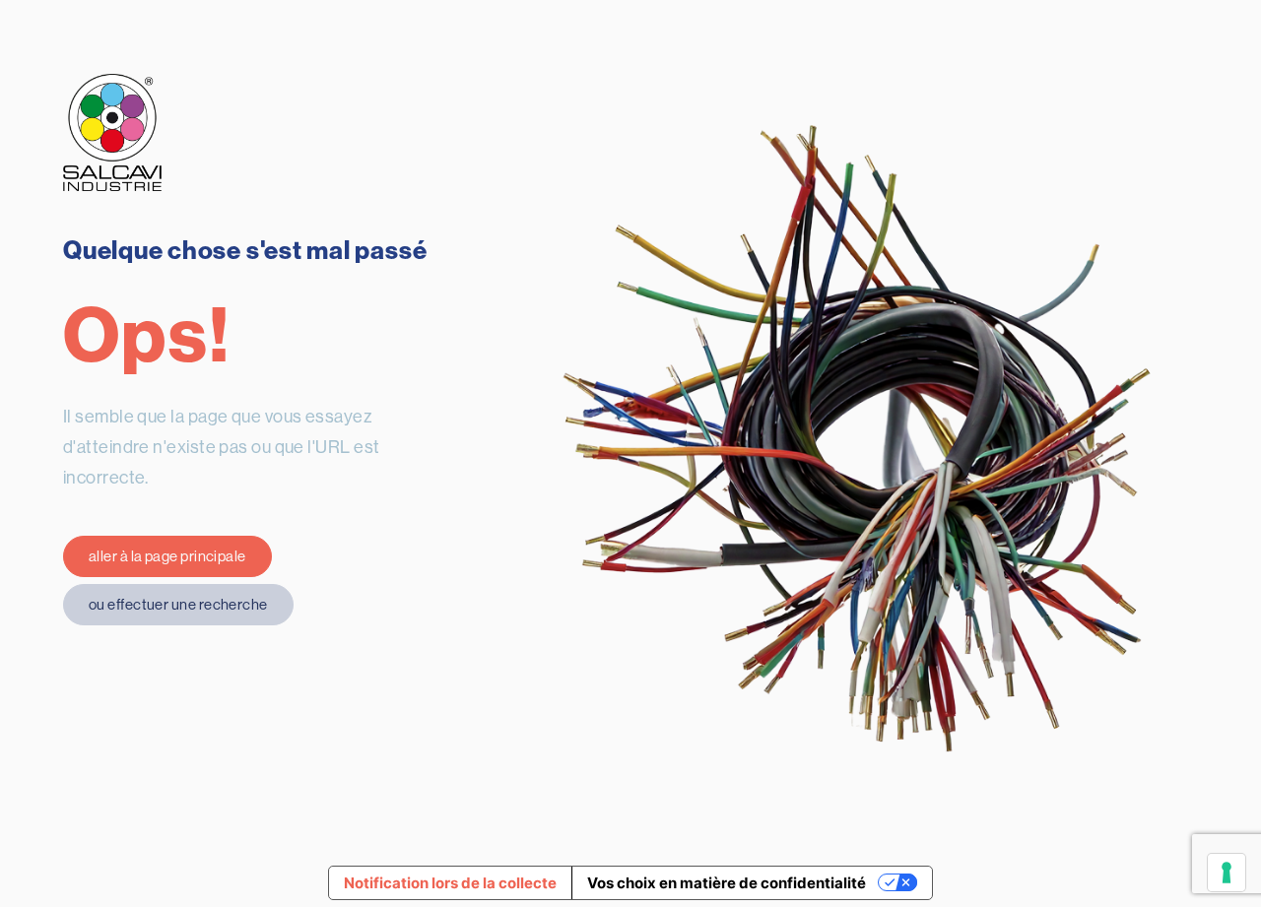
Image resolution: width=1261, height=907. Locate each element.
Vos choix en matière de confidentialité (726, 883)
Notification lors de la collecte (450, 883)
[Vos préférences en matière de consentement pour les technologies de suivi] (1226, 872)
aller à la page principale (167, 556)
